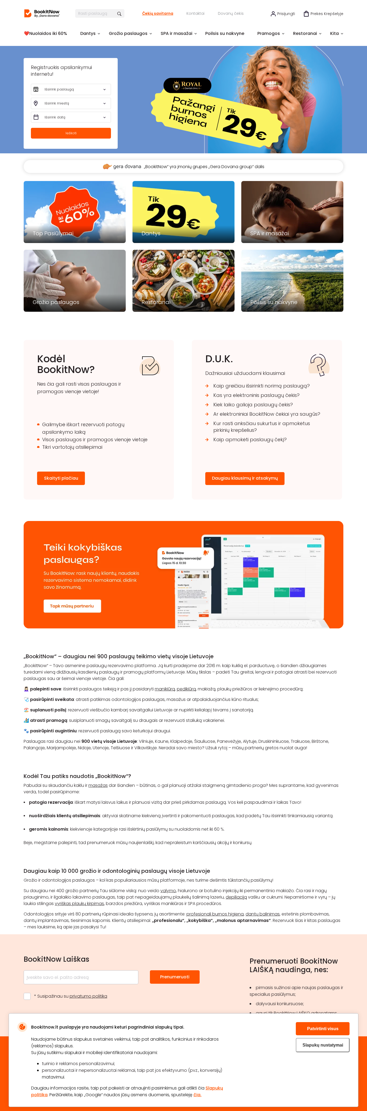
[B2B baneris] (183, 627)
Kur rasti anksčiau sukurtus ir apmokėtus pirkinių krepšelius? (261, 426)
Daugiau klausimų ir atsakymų (245, 478)
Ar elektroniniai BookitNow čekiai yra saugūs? (266, 414)
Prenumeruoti (174, 977)
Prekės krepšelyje (327, 13)
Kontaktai (195, 13)
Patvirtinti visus (323, 1028)
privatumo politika (88, 996)
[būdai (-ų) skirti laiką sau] (42, 13)
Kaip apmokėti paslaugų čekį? (250, 439)
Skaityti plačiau (61, 478)
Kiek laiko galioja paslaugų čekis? (253, 404)
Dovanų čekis (231, 13)
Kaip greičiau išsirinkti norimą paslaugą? (261, 385)
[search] (119, 13)
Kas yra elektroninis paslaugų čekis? (256, 395)
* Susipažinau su (70, 996)
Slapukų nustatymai (323, 1045)
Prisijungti (286, 13)
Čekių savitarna (157, 13)
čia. (197, 1095)
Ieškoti (71, 133)
